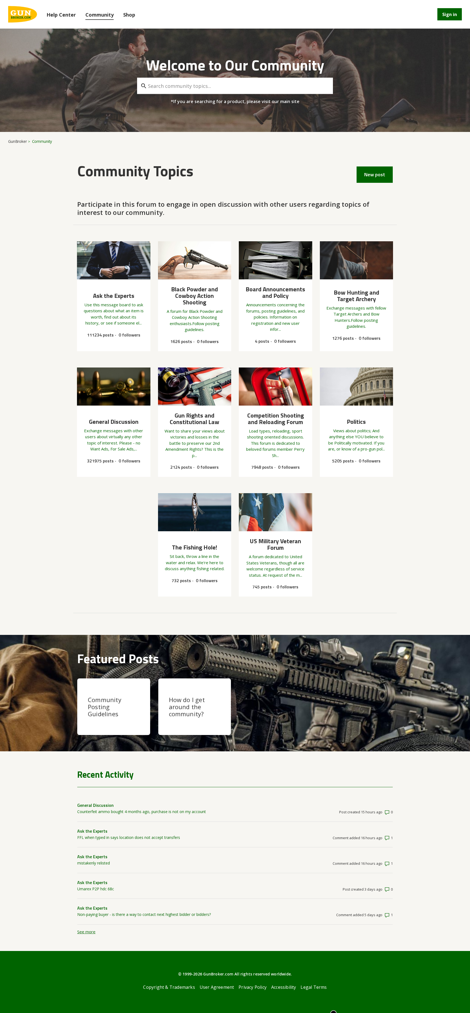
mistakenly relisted (93, 863)
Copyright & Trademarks (169, 987)
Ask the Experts (92, 831)
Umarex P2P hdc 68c (95, 888)
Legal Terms (314, 987)
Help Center (61, 14)
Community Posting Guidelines (104, 707)
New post (374, 174)
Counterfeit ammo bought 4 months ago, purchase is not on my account (141, 811)
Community (99, 14)
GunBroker (17, 141)
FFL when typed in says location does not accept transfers (128, 837)
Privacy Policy (253, 987)
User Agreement (217, 987)
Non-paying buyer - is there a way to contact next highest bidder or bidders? (144, 914)
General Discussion (95, 805)
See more (86, 931)
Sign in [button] (449, 14)
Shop (129, 14)
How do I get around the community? (187, 707)
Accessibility (283, 987)
